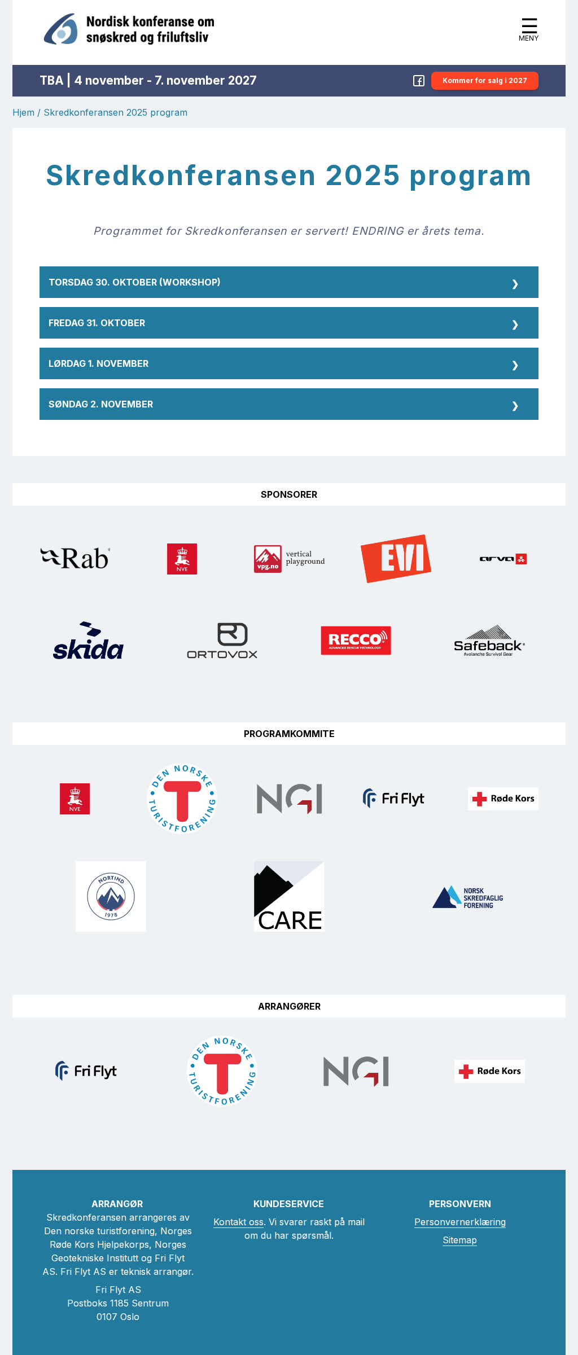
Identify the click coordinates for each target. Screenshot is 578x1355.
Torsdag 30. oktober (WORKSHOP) (284, 283)
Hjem (23, 112)
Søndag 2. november (284, 404)
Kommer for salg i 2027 (485, 80)
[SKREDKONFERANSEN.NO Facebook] (418, 80)
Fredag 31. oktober (284, 323)
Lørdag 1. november (284, 364)
